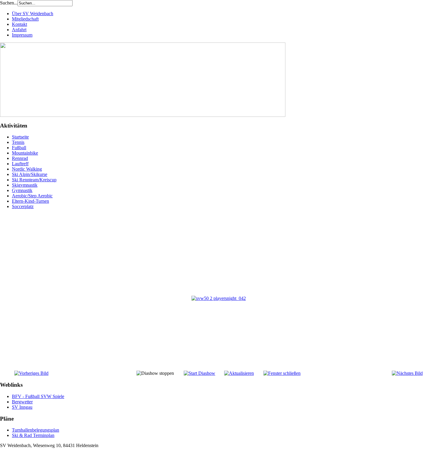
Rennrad (20, 158)
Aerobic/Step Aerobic (32, 195)
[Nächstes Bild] (407, 373)
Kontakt (19, 24)
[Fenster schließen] (282, 373)
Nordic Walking (27, 169)
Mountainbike (25, 152)
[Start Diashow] (199, 373)
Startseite (20, 136)
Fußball (19, 147)
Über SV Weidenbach (32, 13)
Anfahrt (19, 29)
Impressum (22, 34)
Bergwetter (22, 401)
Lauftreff (20, 163)
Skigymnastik (24, 185)
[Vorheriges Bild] (31, 373)
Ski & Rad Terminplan (33, 435)
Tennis (18, 142)
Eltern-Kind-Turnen (30, 201)
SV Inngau (22, 407)
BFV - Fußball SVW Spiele (38, 396)
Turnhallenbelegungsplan (35, 429)
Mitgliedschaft (25, 18)
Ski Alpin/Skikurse (29, 174)
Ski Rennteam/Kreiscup (34, 179)
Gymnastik (22, 190)
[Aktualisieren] (239, 373)
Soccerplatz (23, 206)
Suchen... (9, 2)
